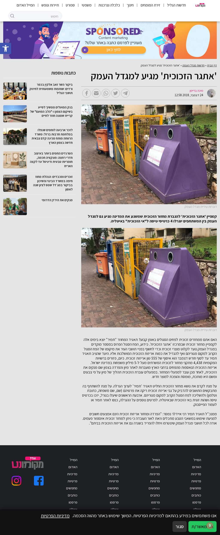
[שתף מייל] (96, 93)
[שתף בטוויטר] (115, 93)
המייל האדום (26, 5)
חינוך (130, 5)
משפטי (87, 5)
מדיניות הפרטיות (55, 516)
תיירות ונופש (50, 5)
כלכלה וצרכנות (109, 5)
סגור (180, 526)
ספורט (70, 5)
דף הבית (212, 65)
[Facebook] (39, 481)
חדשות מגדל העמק (193, 65)
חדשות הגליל (176, 5)
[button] (5, 48)
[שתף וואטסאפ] (106, 93)
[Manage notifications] (209, 525)
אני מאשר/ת (202, 526)
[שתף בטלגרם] (125, 93)
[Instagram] (16, 481)
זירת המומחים (150, 5)
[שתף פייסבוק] (86, 93)
